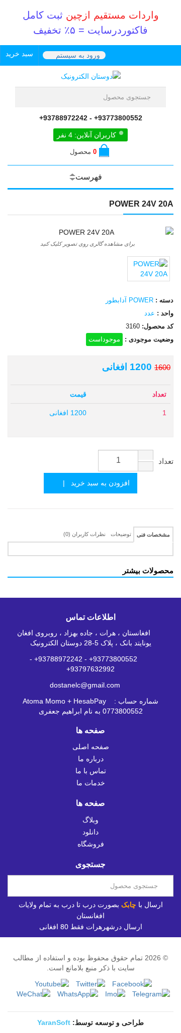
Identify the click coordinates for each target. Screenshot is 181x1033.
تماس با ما (90, 771)
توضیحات (121, 534)
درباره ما (91, 759)
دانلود (90, 832)
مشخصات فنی (153, 535)
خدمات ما (90, 783)
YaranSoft (53, 1022)
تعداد (165, 461)
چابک (128, 905)
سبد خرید (19, 54)
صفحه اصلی (90, 747)
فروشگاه (90, 844)
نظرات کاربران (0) (84, 534)
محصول (83, 151)
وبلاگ (90, 820)
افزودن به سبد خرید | (93, 483)
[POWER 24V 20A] (148, 268)
